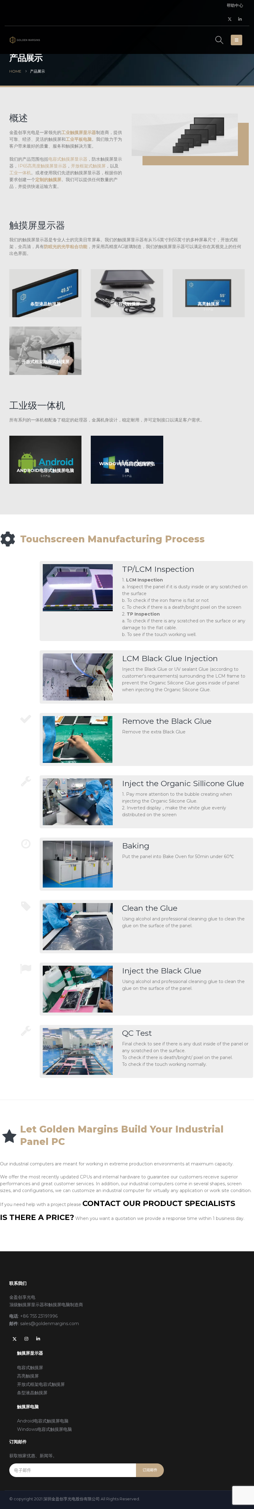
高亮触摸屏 (28, 1376)
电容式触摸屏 (30, 1367)
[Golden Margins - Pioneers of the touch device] (24, 40)
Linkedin (38, 1338)
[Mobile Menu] (236, 40)
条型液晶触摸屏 (32, 1392)
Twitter (14, 1338)
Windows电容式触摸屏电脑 (44, 1429)
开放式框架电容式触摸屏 (41, 1384)
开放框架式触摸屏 (88, 166)
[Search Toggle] (219, 40)
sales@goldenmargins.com (49, 1323)
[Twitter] (230, 19)
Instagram (26, 1338)
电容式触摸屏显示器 (67, 159)
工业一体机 (20, 173)
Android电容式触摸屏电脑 (42, 1421)
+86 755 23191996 (39, 1316)
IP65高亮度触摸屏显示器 (42, 166)
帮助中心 (235, 5)
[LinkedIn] (240, 19)
